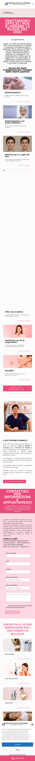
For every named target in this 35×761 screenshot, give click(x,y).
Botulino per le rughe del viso (17, 155)
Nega (17, 749)
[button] (32, 724)
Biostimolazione (13, 92)
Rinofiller (9, 370)
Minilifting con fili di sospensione (14, 341)
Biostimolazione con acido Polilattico (15, 122)
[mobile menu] (32, 3)
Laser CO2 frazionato (11, 678)
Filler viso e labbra (14, 312)
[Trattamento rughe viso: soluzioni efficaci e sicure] (17, 4)
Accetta (17, 744)
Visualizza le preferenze (17, 755)
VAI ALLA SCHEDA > (25, 101)
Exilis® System (9, 654)
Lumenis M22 (9, 703)
